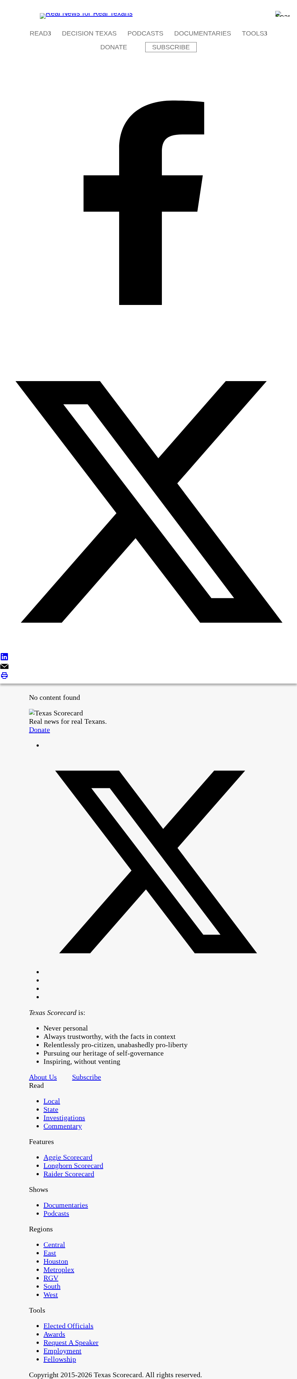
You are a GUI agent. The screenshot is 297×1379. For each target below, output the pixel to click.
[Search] (282, 14)
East (49, 1253)
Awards (54, 1334)
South (51, 1286)
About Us (43, 1077)
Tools (253, 33)
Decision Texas (89, 33)
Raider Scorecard (68, 1174)
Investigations (64, 1118)
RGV (50, 1278)
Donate (113, 47)
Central (54, 1244)
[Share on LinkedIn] (148, 657)
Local (51, 1101)
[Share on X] (148, 502)
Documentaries (202, 33)
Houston (55, 1261)
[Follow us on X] (155, 972)
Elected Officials (68, 1326)
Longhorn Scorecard (73, 1165)
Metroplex (58, 1269)
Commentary (62, 1126)
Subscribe (171, 47)
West (50, 1295)
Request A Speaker (71, 1342)
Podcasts (145, 33)
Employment (62, 1351)
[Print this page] (148, 676)
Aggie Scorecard (67, 1157)
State (50, 1109)
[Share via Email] (148, 667)
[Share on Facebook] (148, 203)
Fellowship (59, 1359)
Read (39, 33)
